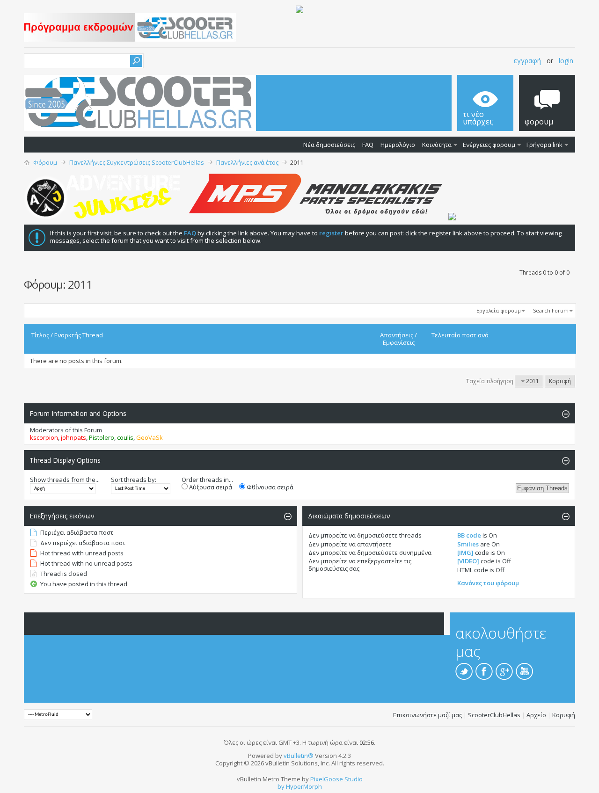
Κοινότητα (437, 144)
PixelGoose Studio (336, 779)
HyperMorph (304, 786)
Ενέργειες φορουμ (489, 144)
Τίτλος (40, 335)
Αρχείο (536, 715)
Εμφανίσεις (399, 342)
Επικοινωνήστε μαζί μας (427, 715)
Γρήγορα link (544, 144)
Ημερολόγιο (397, 144)
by (281, 786)
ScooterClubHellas (494, 715)
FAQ (367, 144)
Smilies (468, 544)
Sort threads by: (133, 479)
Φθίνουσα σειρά (269, 487)
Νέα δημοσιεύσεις (329, 144)
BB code (469, 535)
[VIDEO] (468, 561)
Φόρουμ (45, 162)
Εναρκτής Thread (78, 335)
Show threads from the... (65, 479)
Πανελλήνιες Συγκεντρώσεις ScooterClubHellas (136, 162)
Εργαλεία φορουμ (498, 310)
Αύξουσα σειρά (210, 487)
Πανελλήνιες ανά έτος (247, 162)
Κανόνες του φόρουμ (488, 583)
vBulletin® (299, 755)
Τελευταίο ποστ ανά (460, 335)
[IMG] (465, 552)
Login (566, 60)
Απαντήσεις (396, 335)
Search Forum (551, 310)
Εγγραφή (527, 60)
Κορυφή (560, 381)
